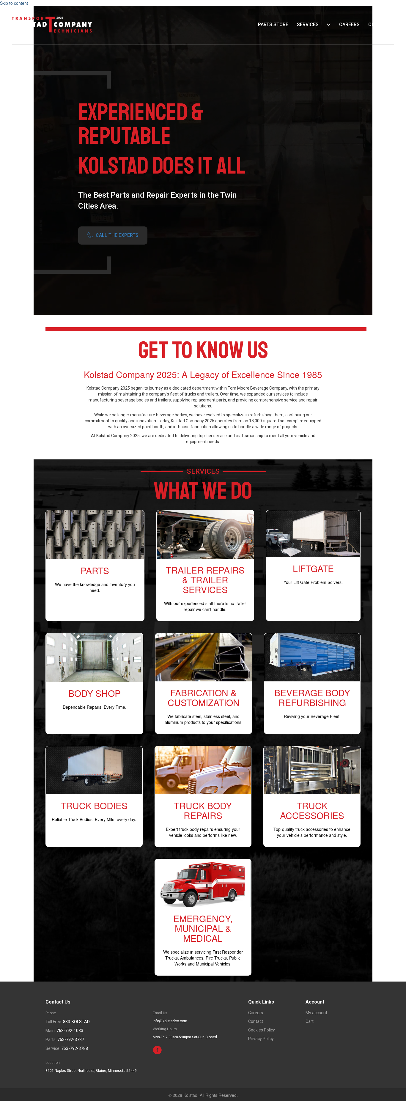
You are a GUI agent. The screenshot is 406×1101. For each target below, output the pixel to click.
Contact (379, 24)
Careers (349, 24)
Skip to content (14, 3)
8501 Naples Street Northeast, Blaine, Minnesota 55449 (91, 1071)
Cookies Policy (261, 1030)
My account (316, 1013)
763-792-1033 (69, 1030)
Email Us (160, 1013)
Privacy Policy (261, 1039)
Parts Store (273, 24)
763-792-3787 (70, 1039)
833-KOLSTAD (76, 1021)
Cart (310, 1021)
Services (308, 24)
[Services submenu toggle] (329, 24)
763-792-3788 (74, 1048)
